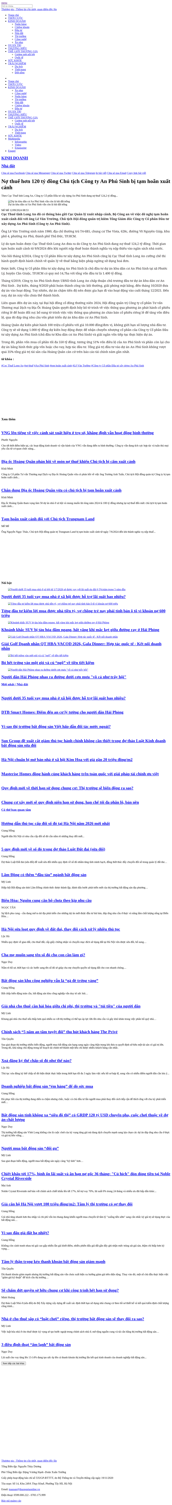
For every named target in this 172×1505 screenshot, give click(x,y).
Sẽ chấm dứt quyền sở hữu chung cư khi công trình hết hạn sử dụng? (60, 1290)
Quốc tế (19, 57)
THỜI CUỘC (15, 18)
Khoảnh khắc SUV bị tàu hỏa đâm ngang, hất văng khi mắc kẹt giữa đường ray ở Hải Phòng (80, 629)
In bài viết (101, 173)
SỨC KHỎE (15, 60)
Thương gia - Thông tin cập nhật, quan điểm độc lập (29, 9)
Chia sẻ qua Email (116, 173)
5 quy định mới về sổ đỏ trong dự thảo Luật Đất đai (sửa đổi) (53, 849)
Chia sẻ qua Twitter (61, 173)
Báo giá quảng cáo (11, 1500)
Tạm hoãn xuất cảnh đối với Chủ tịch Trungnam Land (47, 519)
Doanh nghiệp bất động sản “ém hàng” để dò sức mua (47, 1086)
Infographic (21, 141)
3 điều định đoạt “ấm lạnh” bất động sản (36, 1344)
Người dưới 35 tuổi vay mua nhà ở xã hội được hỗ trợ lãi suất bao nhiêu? (63, 596)
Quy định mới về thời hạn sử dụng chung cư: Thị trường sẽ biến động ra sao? (67, 788)
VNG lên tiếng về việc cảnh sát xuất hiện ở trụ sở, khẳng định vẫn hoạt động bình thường (77, 433)
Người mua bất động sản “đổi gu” (30, 1148)
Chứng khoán (22, 27)
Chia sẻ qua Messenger (38, 173)
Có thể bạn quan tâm (16, 809)
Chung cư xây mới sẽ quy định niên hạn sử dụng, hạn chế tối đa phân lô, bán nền (70, 802)
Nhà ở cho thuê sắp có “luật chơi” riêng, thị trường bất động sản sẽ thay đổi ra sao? (72, 1319)
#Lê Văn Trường (82, 365)
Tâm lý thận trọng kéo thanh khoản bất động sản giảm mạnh (53, 1261)
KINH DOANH (17, 21)
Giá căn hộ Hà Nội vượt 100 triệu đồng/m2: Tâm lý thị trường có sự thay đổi (67, 1204)
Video (18, 144)
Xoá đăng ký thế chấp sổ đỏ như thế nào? (36, 1060)
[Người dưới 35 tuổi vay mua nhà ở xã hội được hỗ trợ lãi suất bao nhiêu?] (66, 589)
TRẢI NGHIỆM (17, 63)
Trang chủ (13, 15)
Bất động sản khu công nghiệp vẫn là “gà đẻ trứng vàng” (49, 980)
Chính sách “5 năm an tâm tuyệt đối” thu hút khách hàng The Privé (59, 1032)
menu (4, 2)
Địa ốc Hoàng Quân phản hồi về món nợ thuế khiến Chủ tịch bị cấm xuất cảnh (68, 461)
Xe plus (19, 42)
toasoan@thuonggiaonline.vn (24, 1489)
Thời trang (20, 69)
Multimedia (14, 138)
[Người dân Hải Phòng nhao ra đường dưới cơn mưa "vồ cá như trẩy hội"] (48, 669)
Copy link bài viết (136, 173)
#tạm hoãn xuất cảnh (61, 365)
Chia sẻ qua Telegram (83, 173)
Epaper (12, 150)
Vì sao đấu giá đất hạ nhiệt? (25, 1233)
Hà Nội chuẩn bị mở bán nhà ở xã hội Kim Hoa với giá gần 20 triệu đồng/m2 (67, 759)
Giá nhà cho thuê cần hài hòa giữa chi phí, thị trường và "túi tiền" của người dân (70, 1006)
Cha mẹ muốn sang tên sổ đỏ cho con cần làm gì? (43, 955)
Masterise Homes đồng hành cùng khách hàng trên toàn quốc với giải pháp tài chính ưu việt (80, 774)
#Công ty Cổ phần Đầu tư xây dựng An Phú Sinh (117, 365)
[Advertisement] (86, 390)
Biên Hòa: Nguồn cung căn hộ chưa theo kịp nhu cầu (46, 900)
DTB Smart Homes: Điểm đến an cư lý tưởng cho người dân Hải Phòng (62, 712)
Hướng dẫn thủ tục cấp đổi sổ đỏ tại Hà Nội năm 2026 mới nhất (55, 823)
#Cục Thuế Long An (12, 365)
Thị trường (20, 36)
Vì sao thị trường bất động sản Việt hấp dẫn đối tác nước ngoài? (56, 726)
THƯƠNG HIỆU (17, 48)
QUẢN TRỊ (14, 45)
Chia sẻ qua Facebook (13, 173)
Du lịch (19, 66)
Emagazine (21, 147)
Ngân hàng (21, 24)
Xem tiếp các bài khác (14, 1363)
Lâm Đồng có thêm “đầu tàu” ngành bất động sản (43, 874)
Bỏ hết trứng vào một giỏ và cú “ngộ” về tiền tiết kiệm (47, 662)
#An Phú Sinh (41, 365)
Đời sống (20, 72)
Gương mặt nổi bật (25, 54)
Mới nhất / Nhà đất (14, 684)
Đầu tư (18, 30)
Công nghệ (21, 39)
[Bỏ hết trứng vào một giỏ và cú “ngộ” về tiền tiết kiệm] (38, 655)
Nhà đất (19, 33)
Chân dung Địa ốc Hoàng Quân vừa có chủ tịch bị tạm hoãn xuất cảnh (61, 490)
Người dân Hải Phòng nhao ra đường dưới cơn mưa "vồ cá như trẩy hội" (63, 677)
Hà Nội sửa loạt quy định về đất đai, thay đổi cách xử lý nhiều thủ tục (60, 929)
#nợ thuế (28, 365)
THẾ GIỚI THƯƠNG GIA (23, 51)
